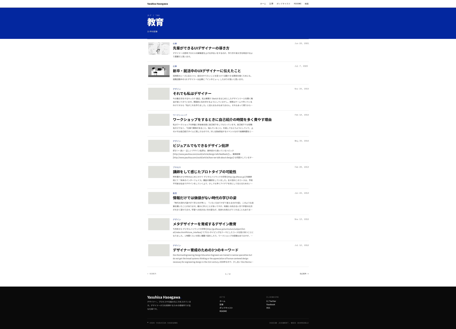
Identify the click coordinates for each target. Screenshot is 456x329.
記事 (271, 3)
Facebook (270, 304)
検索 (307, 3)
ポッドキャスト (283, 3)
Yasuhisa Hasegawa (157, 3)
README (298, 3)
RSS (268, 308)
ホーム (263, 3)
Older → (304, 274)
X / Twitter (271, 301)
